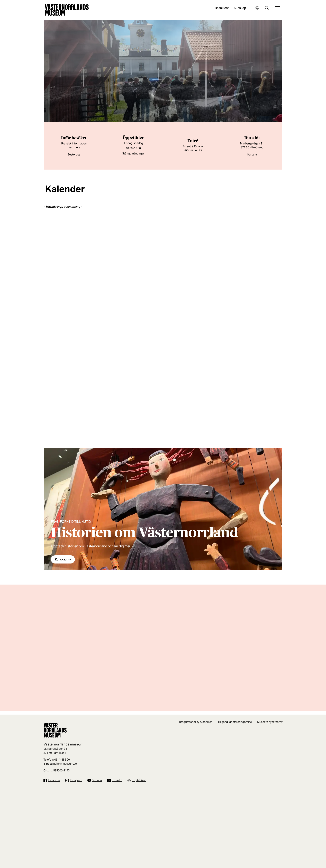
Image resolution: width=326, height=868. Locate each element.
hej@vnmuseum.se (65, 763)
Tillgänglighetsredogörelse (235, 722)
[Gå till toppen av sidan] (316, 864)
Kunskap (240, 8)
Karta (251, 154)
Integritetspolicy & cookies (195, 722)
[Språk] (257, 8)
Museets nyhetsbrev (270, 722)
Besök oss (222, 8)
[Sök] (267, 8)
